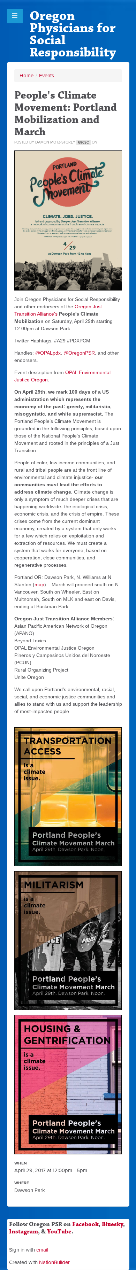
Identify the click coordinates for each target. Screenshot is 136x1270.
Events (46, 75)
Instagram (23, 1232)
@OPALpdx (48, 353)
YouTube (59, 1232)
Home (26, 75)
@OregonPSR (79, 353)
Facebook (85, 1224)
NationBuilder (54, 1262)
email (42, 1250)
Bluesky (112, 1224)
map (39, 584)
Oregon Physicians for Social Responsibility (73, 34)
